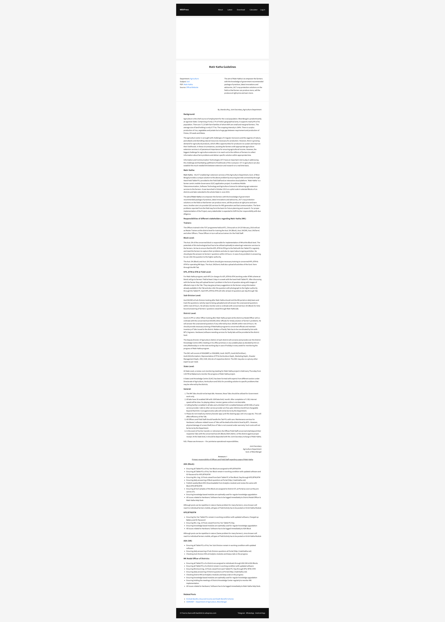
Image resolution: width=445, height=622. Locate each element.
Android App (260, 613)
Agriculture (194, 78)
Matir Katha (188, 84)
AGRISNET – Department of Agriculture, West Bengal (206, 602)
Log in (262, 9)
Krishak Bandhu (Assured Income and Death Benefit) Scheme (210, 599)
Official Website (192, 87)
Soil (188, 81)
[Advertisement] (222, 39)
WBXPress (184, 9)
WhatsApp (250, 613)
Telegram (241, 613)
